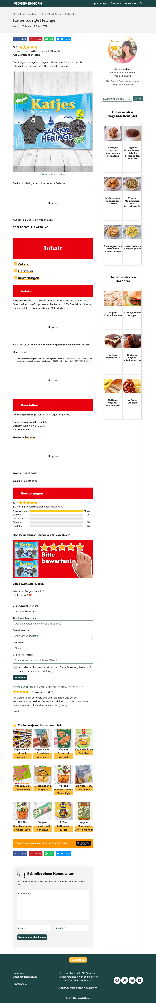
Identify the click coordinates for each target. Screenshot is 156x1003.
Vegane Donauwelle (113, 356)
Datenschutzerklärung (25, 976)
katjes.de (30, 436)
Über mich (116, 3)
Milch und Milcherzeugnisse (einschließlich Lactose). (61, 344)
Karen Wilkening (24, 26)
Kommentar (25, 893)
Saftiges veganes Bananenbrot (112, 403)
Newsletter (130, 3)
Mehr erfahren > (82, 980)
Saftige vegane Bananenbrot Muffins (113, 201)
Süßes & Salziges (55, 14)
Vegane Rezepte (100, 3)
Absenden (20, 677)
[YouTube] (139, 980)
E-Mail (60, 928)
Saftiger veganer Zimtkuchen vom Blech (113, 151)
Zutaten (24, 264)
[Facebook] (117, 980)
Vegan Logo (46, 219)
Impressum (19, 972)
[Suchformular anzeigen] (141, 3)
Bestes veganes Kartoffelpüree (132, 247)
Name (22, 928)
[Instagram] (124, 980)
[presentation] (113, 133)
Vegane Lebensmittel (34, 14)
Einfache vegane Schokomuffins (132, 358)
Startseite (17, 14)
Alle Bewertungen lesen (26, 54)
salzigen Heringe (26, 414)
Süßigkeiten (70, 14)
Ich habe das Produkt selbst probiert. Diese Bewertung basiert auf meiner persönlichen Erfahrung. (55, 669)
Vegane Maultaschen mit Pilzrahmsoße (132, 202)
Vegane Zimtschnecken (113, 314)
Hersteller (25, 271)
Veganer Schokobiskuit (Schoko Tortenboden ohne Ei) (132, 153)
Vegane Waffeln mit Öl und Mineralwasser (113, 249)
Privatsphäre (20, 983)
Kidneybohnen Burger (132, 314)
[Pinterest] (132, 980)
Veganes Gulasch (132, 401)
